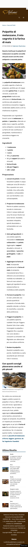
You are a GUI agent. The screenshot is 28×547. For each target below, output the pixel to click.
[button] (19, 17)
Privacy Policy (14, 514)
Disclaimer (21, 514)
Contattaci (14, 535)
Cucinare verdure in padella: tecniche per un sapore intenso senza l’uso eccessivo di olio (15, 495)
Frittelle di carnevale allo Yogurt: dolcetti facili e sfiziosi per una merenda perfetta (15, 482)
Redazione (6, 514)
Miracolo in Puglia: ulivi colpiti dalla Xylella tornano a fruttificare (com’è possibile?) (15, 470)
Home (4, 25)
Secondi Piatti (11, 25)
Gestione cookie (24, 545)
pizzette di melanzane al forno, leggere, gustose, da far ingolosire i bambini (13, 438)
